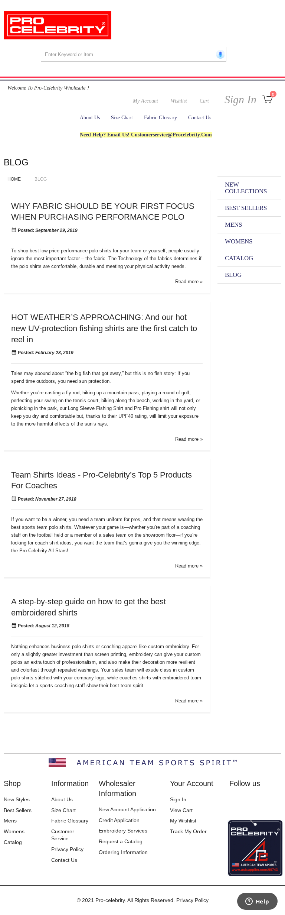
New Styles (17, 799)
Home (14, 179)
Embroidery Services (123, 831)
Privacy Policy (67, 849)
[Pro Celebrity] (57, 25)
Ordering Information (123, 852)
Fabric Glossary (69, 821)
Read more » (189, 281)
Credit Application (119, 820)
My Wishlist (183, 821)
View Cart (181, 810)
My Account (145, 101)
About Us (62, 799)
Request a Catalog (120, 841)
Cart (204, 101)
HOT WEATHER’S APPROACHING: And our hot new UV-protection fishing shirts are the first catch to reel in (104, 328)
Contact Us (64, 860)
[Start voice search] (219, 54)
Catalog (13, 842)
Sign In (239, 99)
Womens (14, 831)
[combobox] (133, 54)
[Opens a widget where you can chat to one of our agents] (257, 902)
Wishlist (179, 101)
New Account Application (127, 809)
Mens (10, 821)
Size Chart (63, 810)
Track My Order (188, 831)
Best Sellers (18, 810)
